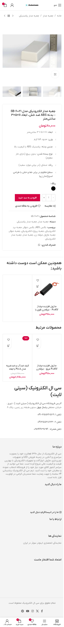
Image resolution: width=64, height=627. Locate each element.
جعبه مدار (48, 16)
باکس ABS (40, 227)
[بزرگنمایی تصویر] (55, 74)
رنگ (53, 183)
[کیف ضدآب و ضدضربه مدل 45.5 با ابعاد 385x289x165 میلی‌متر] (17, 349)
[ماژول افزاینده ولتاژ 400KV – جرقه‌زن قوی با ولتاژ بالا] (47, 289)
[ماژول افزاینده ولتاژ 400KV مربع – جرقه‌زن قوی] (47, 349)
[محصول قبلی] (13, 16)
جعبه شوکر (14, 231)
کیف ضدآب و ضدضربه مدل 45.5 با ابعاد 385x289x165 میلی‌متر (17, 369)
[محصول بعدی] (5, 16)
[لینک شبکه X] (37, 611)
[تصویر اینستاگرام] (51, 499)
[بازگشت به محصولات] (9, 16)
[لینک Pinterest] (22, 611)
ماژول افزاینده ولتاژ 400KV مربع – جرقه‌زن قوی (46, 369)
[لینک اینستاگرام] (32, 611)
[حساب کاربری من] (12, 5)
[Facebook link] (42, 611)
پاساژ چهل (42, 407)
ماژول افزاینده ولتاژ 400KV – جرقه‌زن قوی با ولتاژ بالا (46, 310)
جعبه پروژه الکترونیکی (32, 231)
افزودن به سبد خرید (27, 197)
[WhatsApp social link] (39, 245)
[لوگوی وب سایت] (32, 5)
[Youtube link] (27, 611)
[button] (38, 286)
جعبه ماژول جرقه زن (44, 235)
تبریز (10, 403)
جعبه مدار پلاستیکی (29, 16)
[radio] (53, 188)
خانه (59, 16)
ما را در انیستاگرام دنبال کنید (44, 512)
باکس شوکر (28, 227)
